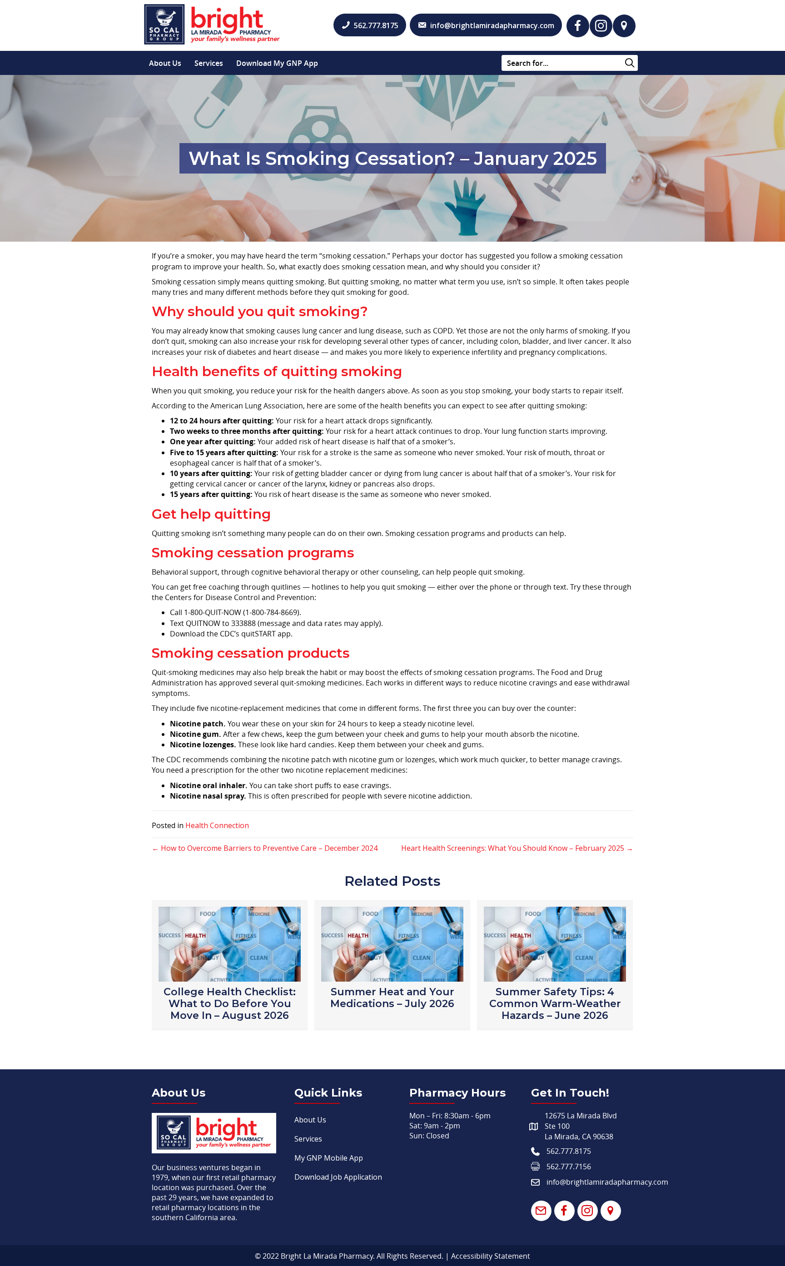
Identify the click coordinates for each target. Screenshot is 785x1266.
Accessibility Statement (490, 1256)
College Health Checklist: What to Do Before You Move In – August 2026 (230, 1004)
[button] (577, 26)
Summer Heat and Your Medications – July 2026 (392, 998)
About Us (165, 63)
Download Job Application (338, 1177)
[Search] (630, 63)
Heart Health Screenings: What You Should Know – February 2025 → (517, 848)
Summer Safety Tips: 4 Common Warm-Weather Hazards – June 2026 (555, 1004)
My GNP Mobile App (328, 1158)
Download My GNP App (277, 63)
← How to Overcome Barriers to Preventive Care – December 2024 (265, 848)
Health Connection (217, 825)
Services (208, 63)
